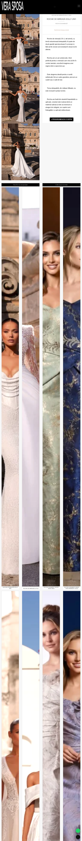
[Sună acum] (78, 837)
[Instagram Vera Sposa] (48, 6)
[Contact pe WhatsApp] (78, 830)
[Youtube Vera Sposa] (53, 6)
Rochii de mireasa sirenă (61, 30)
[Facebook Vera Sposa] (50, 6)
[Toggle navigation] (78, 6)
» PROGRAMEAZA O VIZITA (61, 119)
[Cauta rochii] (54, 6)
